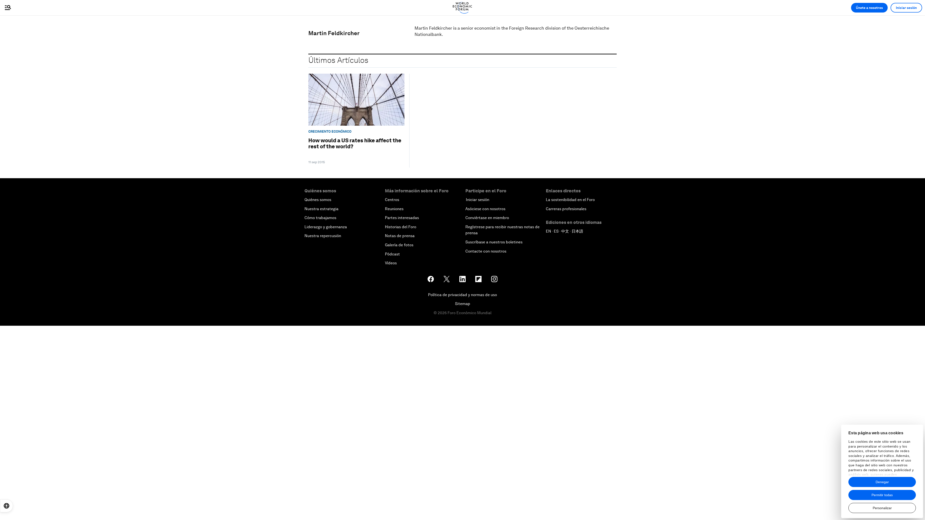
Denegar (882, 482)
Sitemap (462, 303)
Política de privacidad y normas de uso (462, 294)
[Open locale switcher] (6, 506)
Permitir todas (882, 495)
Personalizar (882, 508)
